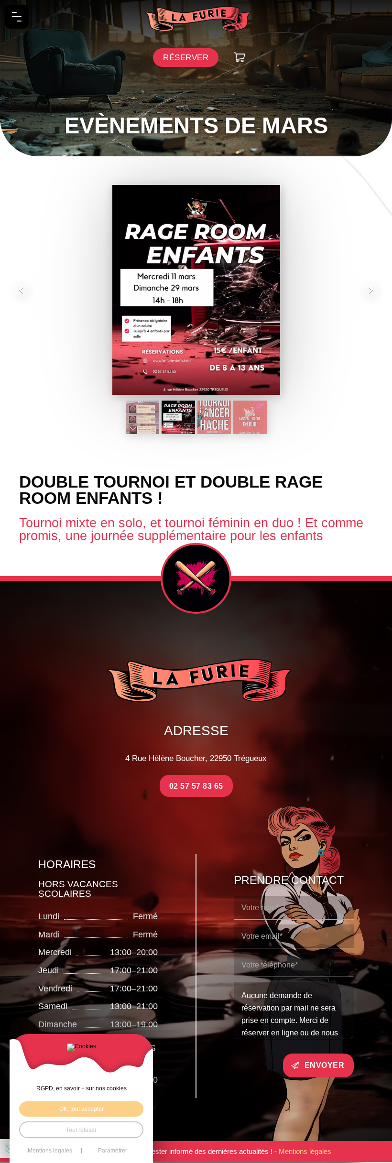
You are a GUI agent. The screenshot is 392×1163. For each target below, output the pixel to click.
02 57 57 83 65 (196, 786)
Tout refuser (81, 1130)
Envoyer (325, 1065)
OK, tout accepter (81, 1109)
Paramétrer (112, 1150)
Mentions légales (305, 1151)
